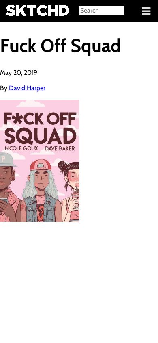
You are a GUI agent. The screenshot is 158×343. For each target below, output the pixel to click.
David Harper (27, 88)
